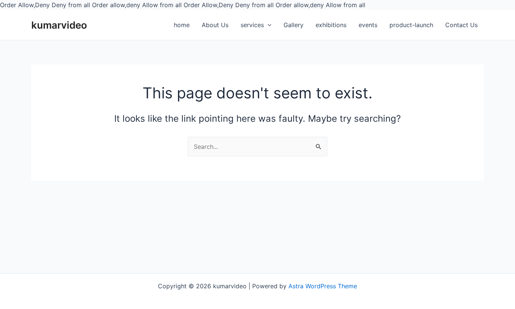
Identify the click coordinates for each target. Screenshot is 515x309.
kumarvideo (59, 25)
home (182, 25)
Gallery (293, 25)
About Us (215, 25)
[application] (267, 25)
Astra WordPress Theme (322, 286)
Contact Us (461, 25)
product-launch (411, 25)
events (368, 25)
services (252, 25)
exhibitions (331, 25)
